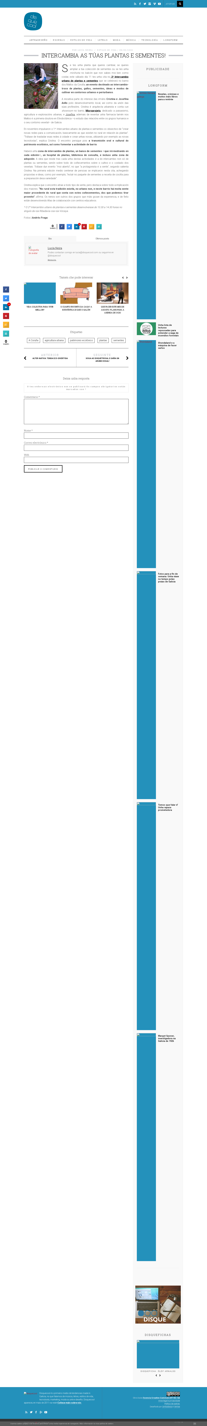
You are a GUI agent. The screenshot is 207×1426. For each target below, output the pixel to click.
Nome (28, 430)
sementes (118, 340)
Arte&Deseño (38, 40)
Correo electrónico (36, 442)
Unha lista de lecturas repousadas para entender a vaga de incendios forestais (168, 330)
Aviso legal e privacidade (169, 1401)
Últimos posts (102, 238)
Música (131, 40)
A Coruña (33, 340)
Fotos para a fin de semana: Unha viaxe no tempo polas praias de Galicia (168, 578)
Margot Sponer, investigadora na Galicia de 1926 (167, 1039)
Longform (171, 40)
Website (52, 260)
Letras (103, 40)
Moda (117, 40)
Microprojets (93, 110)
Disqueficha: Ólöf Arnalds (158, 1371)
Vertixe (177, 1406)
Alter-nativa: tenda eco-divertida (50, 356)
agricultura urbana (54, 340)
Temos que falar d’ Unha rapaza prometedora (168, 808)
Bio (50, 238)
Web (26, 454)
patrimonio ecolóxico (81, 340)
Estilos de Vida (81, 40)
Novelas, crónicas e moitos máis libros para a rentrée (168, 97)
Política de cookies (172, 1404)
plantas (103, 340)
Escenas (59, 40)
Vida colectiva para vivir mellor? (40, 308)
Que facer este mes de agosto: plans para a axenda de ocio (112, 309)
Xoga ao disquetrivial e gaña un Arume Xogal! (102, 357)
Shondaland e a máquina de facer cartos (167, 346)
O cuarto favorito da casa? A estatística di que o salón (76, 308)
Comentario (32, 396)
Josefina (70, 114)
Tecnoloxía (150, 40)
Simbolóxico (167, 1406)
